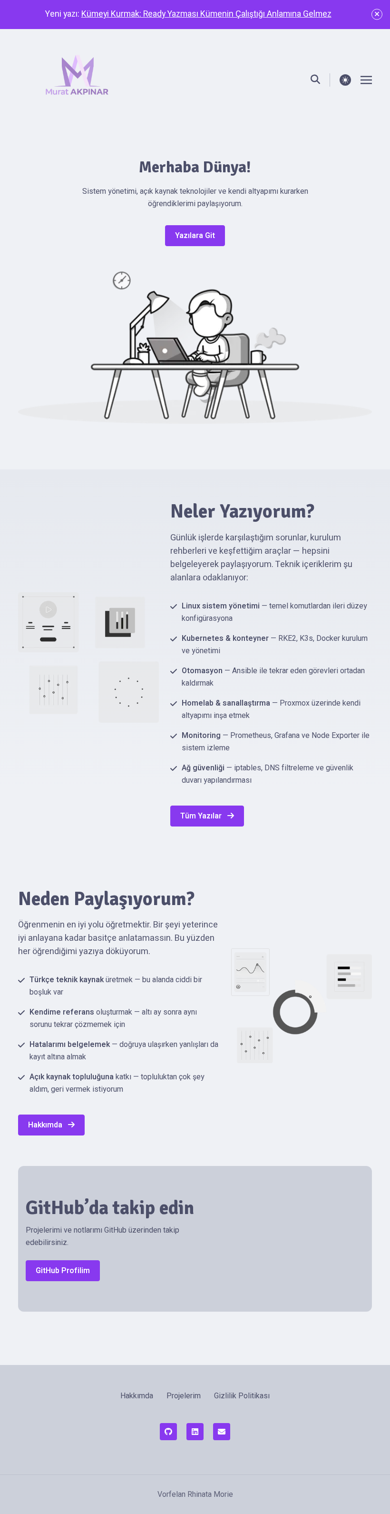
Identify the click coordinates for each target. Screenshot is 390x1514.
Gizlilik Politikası (242, 1396)
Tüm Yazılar (202, 816)
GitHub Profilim (63, 1270)
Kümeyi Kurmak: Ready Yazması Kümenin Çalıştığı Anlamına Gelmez (206, 14)
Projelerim (183, 1396)
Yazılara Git (195, 235)
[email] (221, 1431)
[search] (320, 80)
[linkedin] (195, 1431)
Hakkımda (46, 1125)
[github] (168, 1431)
